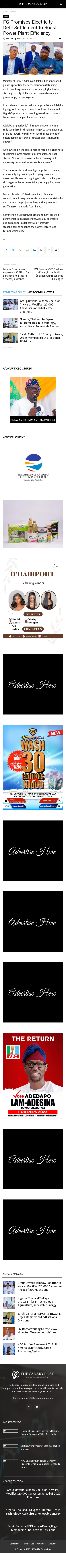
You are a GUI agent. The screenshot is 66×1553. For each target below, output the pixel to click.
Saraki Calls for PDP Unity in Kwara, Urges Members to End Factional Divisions (41, 338)
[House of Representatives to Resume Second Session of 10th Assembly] (10, 1434)
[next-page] (10, 349)
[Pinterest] (20, 250)
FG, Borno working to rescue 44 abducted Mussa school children (37, 1330)
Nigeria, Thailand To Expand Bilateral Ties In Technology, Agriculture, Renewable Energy (39, 323)
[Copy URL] (48, 250)
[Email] (41, 250)
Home (5, 11)
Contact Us (14, 1544)
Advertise (41, 1544)
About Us (52, 1544)
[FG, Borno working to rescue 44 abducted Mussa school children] (9, 1333)
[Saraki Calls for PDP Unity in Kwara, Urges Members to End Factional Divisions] (10, 338)
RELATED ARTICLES (14, 292)
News (13, 11)
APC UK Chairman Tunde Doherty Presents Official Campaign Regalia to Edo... (40, 1463)
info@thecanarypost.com (39, 1398)
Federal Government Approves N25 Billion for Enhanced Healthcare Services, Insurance (16, 274)
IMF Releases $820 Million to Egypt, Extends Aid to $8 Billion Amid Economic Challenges (48, 274)
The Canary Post (13, 38)
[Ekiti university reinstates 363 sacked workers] (10, 1449)
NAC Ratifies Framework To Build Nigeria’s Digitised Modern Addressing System (38, 1348)
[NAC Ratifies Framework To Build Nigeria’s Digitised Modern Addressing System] (9, 1349)
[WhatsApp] (27, 250)
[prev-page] (5, 349)
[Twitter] (13, 250)
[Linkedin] (34, 250)
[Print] (55, 250)
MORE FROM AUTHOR (41, 292)
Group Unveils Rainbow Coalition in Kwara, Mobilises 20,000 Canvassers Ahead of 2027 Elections (40, 306)
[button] (5, 4)
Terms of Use (28, 1544)
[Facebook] (6, 250)
